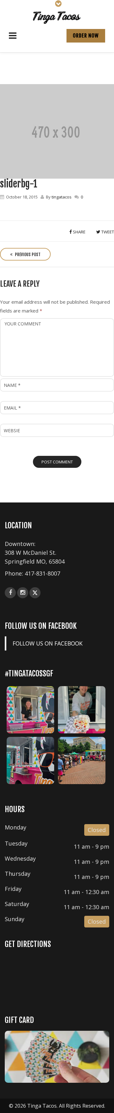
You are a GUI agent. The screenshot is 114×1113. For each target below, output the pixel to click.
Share (79, 232)
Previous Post (27, 254)
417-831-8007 (42, 573)
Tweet (107, 232)
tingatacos (62, 197)
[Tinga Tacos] (57, 16)
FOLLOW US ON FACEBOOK (41, 626)
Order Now (86, 35)
